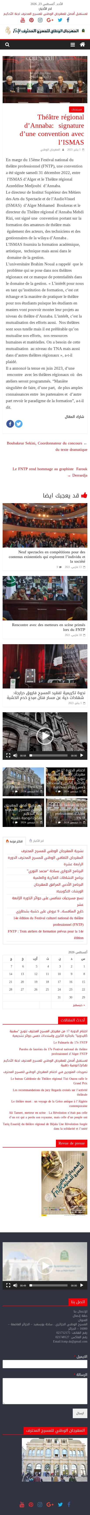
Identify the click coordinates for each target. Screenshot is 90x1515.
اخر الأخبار (38, 841)
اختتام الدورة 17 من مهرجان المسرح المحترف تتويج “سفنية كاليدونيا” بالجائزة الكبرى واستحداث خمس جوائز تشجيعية (66, 778)
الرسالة (80, 1375)
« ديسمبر (79, 1005)
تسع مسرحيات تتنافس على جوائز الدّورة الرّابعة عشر (47, 901)
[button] (45, 736)
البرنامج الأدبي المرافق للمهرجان (58, 884)
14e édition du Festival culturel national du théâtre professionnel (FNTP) (48, 921)
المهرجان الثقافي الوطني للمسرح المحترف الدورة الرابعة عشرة (45, 861)
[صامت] (15, 755)
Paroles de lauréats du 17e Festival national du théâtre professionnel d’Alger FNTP (66, 811)
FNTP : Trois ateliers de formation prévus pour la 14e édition (45, 934)
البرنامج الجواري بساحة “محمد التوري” (55, 871)
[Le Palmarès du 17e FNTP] (23, 770)
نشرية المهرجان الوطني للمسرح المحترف (52, 850)
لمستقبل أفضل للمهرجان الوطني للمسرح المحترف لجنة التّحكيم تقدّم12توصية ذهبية (23, 811)
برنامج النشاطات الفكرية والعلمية (58, 877)
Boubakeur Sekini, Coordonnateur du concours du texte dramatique (47, 446)
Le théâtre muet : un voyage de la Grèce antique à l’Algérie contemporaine (49, 1103)
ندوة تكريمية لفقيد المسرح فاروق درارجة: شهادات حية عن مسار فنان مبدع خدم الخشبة (46, 695)
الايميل (80, 1356)
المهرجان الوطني (50, 149)
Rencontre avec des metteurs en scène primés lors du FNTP (48, 627)
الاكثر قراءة (16, 841)
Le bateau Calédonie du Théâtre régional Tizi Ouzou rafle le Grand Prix (49, 1081)
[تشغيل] (82, 755)
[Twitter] (18, 424)
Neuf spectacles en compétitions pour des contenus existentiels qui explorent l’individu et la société (47, 556)
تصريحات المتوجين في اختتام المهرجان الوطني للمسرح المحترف (45, 1072)
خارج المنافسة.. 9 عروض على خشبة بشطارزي (49, 911)
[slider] (48, 755)
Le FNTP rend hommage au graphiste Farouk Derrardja (50, 472)
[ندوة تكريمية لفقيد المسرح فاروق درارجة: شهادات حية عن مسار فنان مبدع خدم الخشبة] (45, 647)
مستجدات (76, 109)
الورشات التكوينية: (69, 891)
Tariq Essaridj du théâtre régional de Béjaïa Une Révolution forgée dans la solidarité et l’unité (45, 1126)
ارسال (80, 1413)
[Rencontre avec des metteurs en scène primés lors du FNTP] (45, 578)
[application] (45, 736)
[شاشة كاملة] (8, 755)
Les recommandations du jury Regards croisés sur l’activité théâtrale (50, 1092)
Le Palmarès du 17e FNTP (23, 787)
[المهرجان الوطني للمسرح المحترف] (82, 45)
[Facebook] (10, 424)
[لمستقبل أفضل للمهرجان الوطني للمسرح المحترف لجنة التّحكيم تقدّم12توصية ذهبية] (23, 801)
